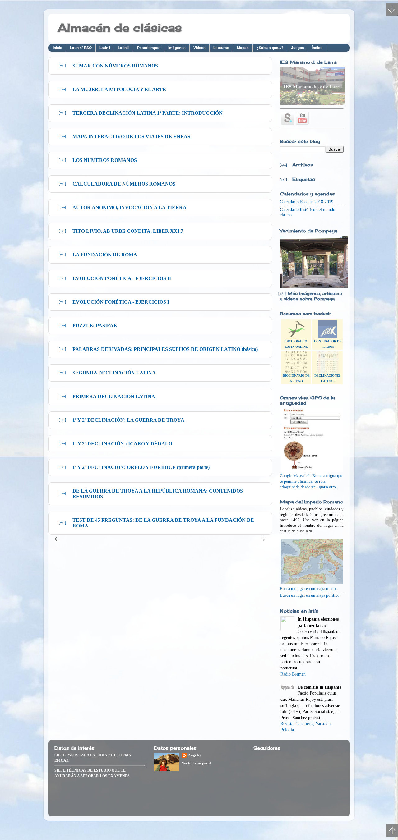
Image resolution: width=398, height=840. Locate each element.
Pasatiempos (148, 48)
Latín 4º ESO (81, 48)
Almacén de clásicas (120, 27)
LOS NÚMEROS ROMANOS (104, 160)
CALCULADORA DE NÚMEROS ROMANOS (123, 183)
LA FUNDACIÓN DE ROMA (104, 254)
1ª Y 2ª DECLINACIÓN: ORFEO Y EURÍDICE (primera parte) (141, 467)
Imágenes (177, 48)
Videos (199, 48)
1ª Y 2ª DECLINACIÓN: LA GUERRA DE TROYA (128, 420)
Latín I (105, 48)
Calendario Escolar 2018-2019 (306, 202)
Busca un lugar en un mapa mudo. (308, 588)
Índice (317, 48)
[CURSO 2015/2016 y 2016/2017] (312, 103)
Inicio (57, 48)
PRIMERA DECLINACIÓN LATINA (113, 396)
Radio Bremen (293, 674)
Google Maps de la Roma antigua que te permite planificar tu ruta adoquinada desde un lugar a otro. (311, 481)
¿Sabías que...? (270, 48)
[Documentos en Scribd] (287, 118)
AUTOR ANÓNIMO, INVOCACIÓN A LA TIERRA (129, 207)
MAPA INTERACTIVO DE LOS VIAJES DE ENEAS (131, 136)
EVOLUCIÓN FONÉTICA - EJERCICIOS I (120, 302)
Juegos (297, 48)
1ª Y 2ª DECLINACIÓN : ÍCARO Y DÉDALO (122, 443)
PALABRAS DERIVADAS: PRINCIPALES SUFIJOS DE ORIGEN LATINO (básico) (165, 349)
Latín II (123, 48)
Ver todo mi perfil (196, 763)
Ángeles (194, 755)
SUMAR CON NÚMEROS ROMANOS (115, 65)
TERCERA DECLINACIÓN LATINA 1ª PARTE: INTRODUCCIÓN (147, 113)
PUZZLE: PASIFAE (94, 325)
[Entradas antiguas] (263, 540)
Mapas (243, 48)
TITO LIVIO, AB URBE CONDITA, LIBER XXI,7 (127, 231)
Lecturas (221, 48)
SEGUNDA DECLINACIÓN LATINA (114, 372)
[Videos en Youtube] (302, 123)
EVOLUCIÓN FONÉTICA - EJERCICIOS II (121, 278)
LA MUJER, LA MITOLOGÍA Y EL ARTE (119, 89)
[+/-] (62, 65)
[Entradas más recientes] (56, 540)
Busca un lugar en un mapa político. (310, 595)
